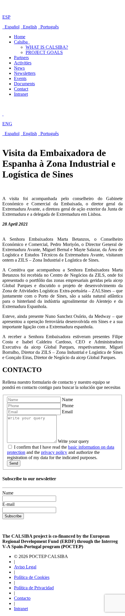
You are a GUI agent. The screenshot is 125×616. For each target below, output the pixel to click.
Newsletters (24, 73)
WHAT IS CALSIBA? (47, 47)
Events (20, 78)
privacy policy (54, 452)
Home (19, 36)
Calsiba (22, 41)
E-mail (8, 504)
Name (67, 399)
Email (67, 411)
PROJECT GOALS (44, 52)
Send (13, 463)
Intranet (21, 94)
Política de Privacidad (34, 587)
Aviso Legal (25, 566)
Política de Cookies (31, 577)
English (29, 26)
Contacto (22, 598)
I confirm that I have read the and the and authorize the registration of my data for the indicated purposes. (60, 452)
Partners (21, 57)
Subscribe (13, 516)
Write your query (73, 441)
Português (48, 26)
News (19, 68)
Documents (24, 83)
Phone (68, 405)
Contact (21, 88)
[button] (62, 12)
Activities (22, 62)
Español (10, 26)
